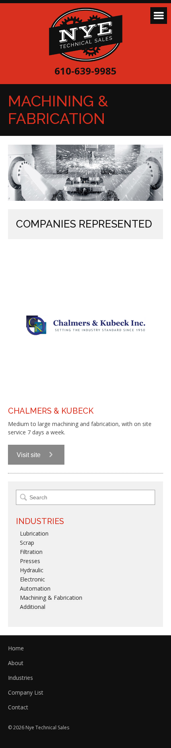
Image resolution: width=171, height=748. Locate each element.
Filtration (31, 552)
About (15, 663)
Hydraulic (31, 570)
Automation (35, 588)
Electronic (32, 579)
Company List (25, 692)
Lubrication (34, 533)
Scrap (27, 542)
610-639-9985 (85, 71)
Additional (32, 607)
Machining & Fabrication (51, 597)
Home (16, 648)
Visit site (29, 455)
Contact (18, 707)
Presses (30, 561)
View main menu (158, 15)
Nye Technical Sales (85, 34)
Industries (20, 677)
